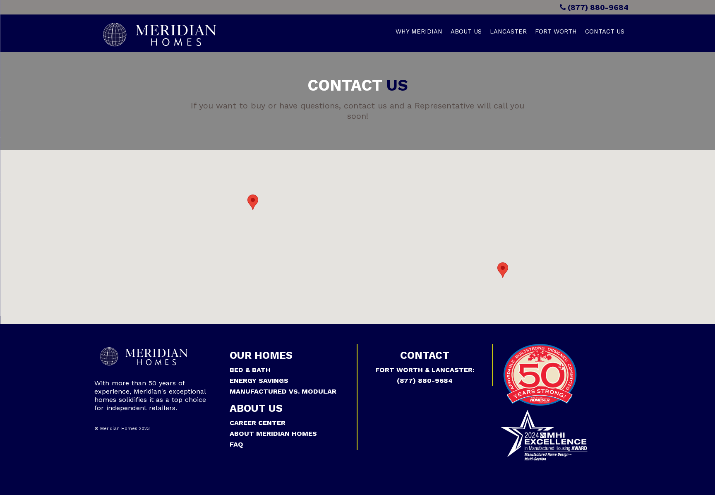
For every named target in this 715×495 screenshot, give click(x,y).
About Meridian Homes (273, 433)
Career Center (258, 423)
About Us (466, 31)
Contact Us (604, 31)
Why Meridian (419, 31)
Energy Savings (259, 380)
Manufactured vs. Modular (283, 391)
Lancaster (508, 31)
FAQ (236, 444)
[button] (252, 202)
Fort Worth (556, 31)
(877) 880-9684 (597, 7)
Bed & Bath (250, 370)
